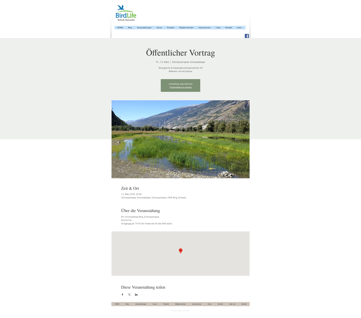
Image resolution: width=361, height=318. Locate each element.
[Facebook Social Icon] (247, 36)
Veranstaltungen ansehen (181, 87)
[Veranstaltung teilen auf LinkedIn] (136, 294)
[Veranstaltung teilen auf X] (129, 294)
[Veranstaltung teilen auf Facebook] (122, 294)
